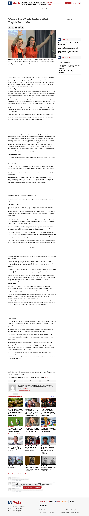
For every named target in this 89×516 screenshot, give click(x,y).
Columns (24, 4)
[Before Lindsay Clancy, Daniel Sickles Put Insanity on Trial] (48, 460)
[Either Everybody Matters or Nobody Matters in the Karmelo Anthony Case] (48, 440)
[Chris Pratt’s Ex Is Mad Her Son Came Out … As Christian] (32, 440)
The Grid (46, 377)
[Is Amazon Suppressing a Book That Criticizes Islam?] (32, 460)
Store (36, 2)
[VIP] (49, 4)
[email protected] (26, 388)
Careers (52, 512)
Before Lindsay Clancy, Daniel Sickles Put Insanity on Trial (48, 467)
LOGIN (74, 3)
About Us (52, 510)
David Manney (44, 453)
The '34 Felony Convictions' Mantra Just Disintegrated (14, 447)
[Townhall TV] (49, 2)
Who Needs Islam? (14, 466)
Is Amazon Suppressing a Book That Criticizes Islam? (32, 467)
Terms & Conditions (65, 512)
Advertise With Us (65, 510)
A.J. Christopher (12, 467)
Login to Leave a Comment (32, 487)
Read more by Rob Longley (24, 390)
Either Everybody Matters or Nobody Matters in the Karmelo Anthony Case (47, 449)
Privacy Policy (74, 510)
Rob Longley (11, 24)
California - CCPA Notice (76, 512)
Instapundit (42, 2)
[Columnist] (13, 387)
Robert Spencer (28, 470)
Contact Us (42, 510)
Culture (40, 4)
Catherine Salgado (29, 450)
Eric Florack (11, 450)
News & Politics (32, 4)
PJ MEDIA (16, 394)
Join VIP (68, 3)
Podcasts (30, 2)
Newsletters (42, 512)
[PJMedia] (14, 3)
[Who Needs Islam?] (15, 460)
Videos (45, 4)
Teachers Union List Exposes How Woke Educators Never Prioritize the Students (69, 67)
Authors (24, 2)
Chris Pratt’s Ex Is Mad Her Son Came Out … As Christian (32, 447)
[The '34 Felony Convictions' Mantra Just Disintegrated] (15, 440)
